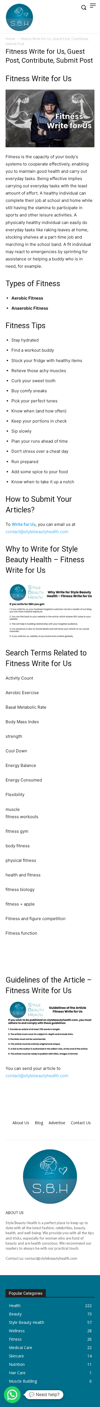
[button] (12, 1394)
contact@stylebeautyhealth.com (37, 531)
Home (10, 38)
